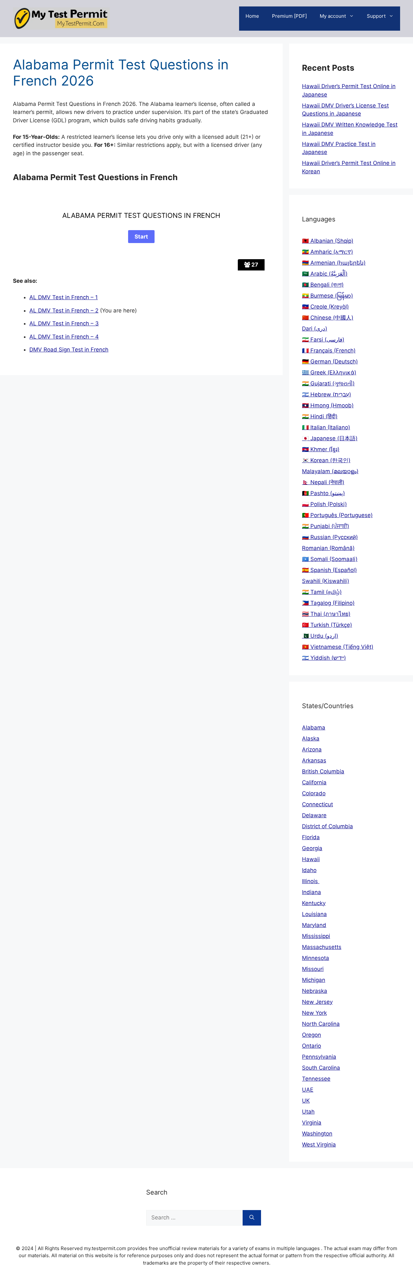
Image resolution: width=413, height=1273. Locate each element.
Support (376, 16)
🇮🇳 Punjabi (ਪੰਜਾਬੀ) (325, 526)
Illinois (310, 881)
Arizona (312, 749)
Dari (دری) (314, 328)
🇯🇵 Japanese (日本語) (330, 438)
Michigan (313, 980)
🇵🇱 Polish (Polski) (324, 504)
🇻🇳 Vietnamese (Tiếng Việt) (337, 647)
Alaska (310, 738)
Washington (317, 1133)
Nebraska (314, 991)
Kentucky (314, 903)
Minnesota (315, 958)
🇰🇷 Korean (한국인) (326, 460)
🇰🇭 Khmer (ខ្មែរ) (320, 449)
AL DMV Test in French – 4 (64, 336)
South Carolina (321, 1067)
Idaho (309, 870)
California (314, 782)
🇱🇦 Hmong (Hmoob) (328, 405)
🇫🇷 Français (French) (329, 350)
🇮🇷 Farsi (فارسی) (323, 339)
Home (252, 16)
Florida (311, 837)
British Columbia (323, 771)
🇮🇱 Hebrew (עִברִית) (326, 394)
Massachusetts (321, 947)
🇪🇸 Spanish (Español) (329, 570)
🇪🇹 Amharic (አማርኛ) (327, 252)
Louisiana (314, 914)
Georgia (312, 848)
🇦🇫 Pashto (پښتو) (323, 493)
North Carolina (321, 1024)
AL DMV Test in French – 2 (63, 310)
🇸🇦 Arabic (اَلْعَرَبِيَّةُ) (325, 273)
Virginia (311, 1122)
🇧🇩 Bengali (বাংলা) (323, 284)
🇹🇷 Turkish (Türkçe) (327, 625)
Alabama (313, 727)
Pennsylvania (319, 1057)
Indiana (311, 892)
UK (306, 1100)
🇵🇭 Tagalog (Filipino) (328, 603)
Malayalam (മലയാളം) (330, 471)
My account (333, 16)
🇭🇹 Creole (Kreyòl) (325, 306)
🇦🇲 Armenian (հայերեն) (334, 263)
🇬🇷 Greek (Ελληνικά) (329, 372)
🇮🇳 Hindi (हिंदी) (319, 416)
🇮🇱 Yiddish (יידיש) (324, 658)
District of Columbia (327, 826)
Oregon (311, 1035)
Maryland (314, 925)
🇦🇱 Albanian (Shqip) (327, 241)
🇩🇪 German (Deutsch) (330, 361)
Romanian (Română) (328, 548)
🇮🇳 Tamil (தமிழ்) (322, 592)
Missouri (313, 969)
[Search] (252, 1218)
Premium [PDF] (289, 16)
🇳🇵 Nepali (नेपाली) (323, 482)
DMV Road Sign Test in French (68, 349)
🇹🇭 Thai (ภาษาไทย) (326, 614)
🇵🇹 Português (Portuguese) (337, 515)
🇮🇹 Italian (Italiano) (326, 427)
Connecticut (317, 804)
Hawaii (311, 859)
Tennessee (316, 1078)
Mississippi (316, 936)
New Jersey (317, 1002)
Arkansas (314, 760)
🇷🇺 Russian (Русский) (330, 537)
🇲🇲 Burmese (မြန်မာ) (327, 295)
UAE (307, 1089)
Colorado (314, 793)
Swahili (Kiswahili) (325, 581)
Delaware (314, 815)
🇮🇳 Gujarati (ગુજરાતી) (328, 383)
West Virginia (319, 1144)
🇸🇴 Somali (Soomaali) (330, 559)
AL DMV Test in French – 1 (63, 297)
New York (314, 1013)
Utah (308, 1111)
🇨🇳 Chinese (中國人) (327, 317)
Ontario (311, 1046)
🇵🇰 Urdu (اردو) (320, 636)
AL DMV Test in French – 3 (64, 323)
